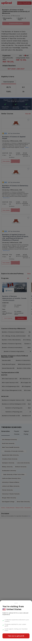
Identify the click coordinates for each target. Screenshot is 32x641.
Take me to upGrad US (16, 636)
